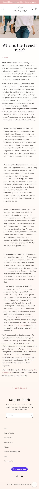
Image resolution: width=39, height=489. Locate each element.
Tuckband (22, 325)
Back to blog (21, 388)
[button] (2, 9)
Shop (6, 428)
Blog (5, 456)
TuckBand (16, 484)
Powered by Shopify (25, 484)
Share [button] (6, 57)
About (6, 447)
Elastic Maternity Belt (12, 452)
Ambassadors (9, 461)
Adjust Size (8, 442)
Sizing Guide (8, 438)
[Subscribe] (31, 415)
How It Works (9, 433)
